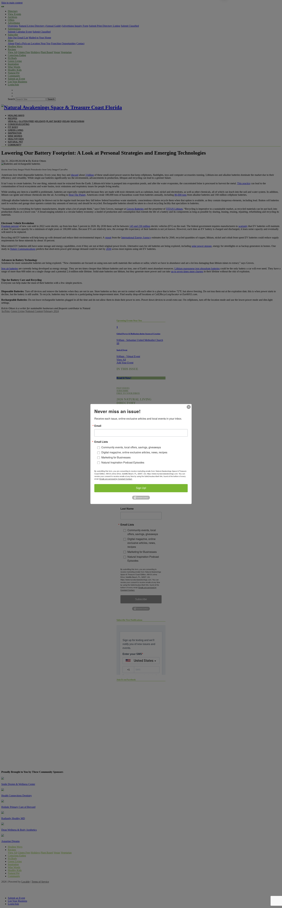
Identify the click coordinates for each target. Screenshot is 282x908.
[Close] (189, 407)
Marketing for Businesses (116, 457)
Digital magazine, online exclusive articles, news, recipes (134, 452)
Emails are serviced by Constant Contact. (115, 479)
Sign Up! (141, 488)
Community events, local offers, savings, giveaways (131, 447)
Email (97, 425)
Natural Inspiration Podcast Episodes (122, 462)
